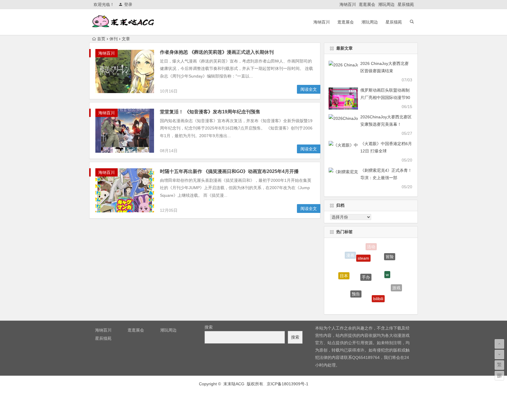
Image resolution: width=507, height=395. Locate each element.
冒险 (390, 254)
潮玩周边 (386, 4)
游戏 (396, 286)
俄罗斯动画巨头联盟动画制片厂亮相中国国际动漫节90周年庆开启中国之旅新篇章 (385, 97)
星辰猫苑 (406, 4)
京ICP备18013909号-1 (287, 383)
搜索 (209, 327)
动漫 (365, 304)
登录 (128, 4)
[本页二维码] (499, 375)
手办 (366, 271)
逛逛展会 (367, 4)
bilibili (378, 294)
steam (363, 254)
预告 (356, 290)
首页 (101, 38)
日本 (344, 273)
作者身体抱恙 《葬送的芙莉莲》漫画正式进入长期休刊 (217, 52)
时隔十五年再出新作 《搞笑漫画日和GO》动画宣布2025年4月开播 (229, 171)
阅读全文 (308, 89)
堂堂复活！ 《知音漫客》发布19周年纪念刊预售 (210, 111)
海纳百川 (347, 4)
